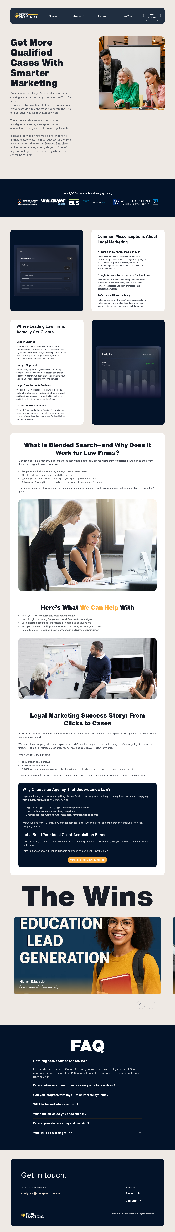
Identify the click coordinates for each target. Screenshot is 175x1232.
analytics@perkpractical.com (41, 1193)
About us (53, 16)
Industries (76, 16)
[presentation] (141, 1005)
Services (102, 16)
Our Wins (127, 16)
